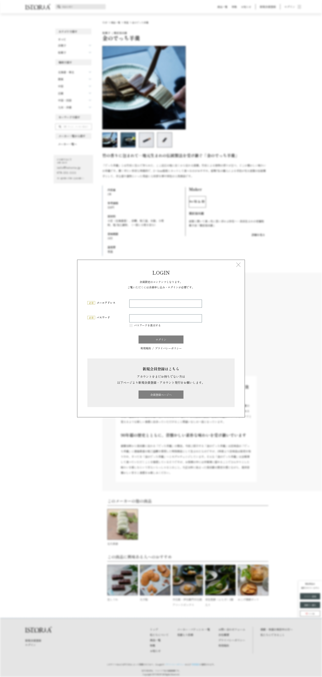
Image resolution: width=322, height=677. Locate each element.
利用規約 (145, 348)
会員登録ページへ (161, 395)
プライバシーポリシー (168, 348)
